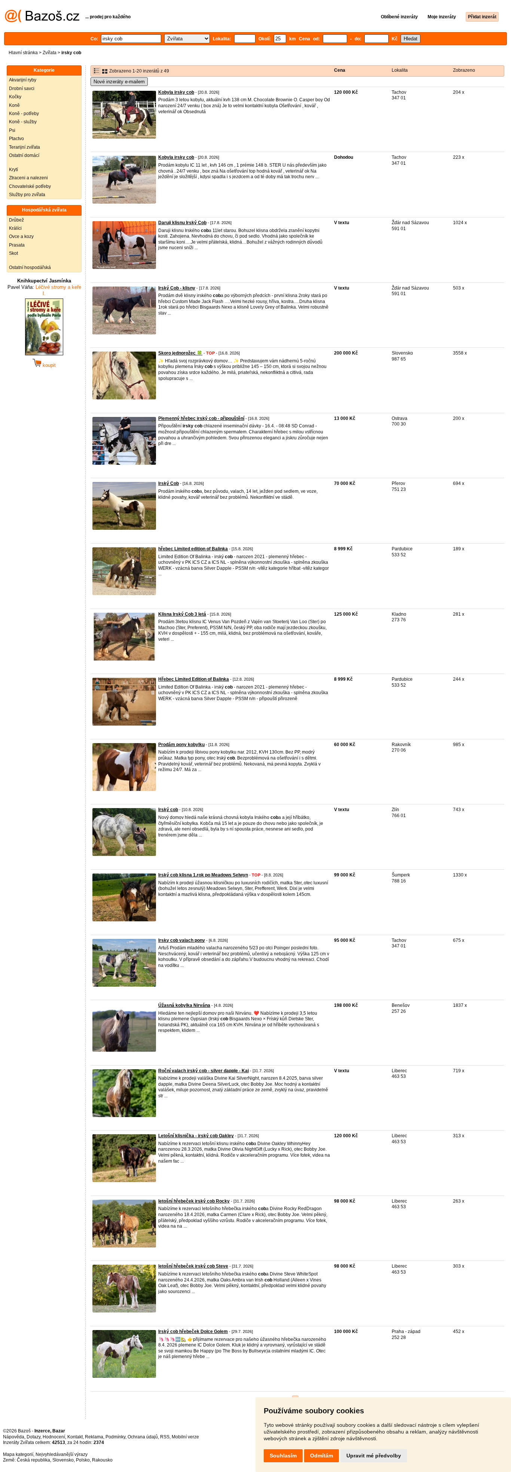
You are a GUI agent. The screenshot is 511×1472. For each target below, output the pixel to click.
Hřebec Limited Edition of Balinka (193, 679)
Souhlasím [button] (283, 1456)
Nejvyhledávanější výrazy (62, 1454)
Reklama (94, 1436)
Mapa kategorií (18, 1454)
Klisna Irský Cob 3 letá (182, 614)
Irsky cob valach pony (181, 940)
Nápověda (13, 1436)
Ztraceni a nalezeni (28, 177)
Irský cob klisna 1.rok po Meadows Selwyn (203, 875)
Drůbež (16, 220)
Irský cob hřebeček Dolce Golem (193, 1331)
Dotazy (33, 1436)
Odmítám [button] (321, 1456)
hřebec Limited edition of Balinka (193, 548)
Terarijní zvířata (24, 147)
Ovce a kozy (21, 236)
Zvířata (49, 52)
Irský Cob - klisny (176, 288)
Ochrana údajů (143, 1436)
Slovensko (63, 1460)
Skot (13, 253)
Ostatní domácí (24, 155)
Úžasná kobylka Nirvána (184, 1005)
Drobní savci (21, 88)
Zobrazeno (464, 70)
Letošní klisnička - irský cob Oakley (196, 1135)
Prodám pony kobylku (181, 744)
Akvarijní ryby (22, 80)
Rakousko (102, 1460)
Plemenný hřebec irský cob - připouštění (201, 418)
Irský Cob (168, 483)
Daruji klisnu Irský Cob (182, 222)
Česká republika (33, 1460)
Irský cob (168, 809)
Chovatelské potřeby (30, 186)
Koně (14, 105)
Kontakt (75, 1436)
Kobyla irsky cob (176, 92)
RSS (164, 1436)
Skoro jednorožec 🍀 (180, 353)
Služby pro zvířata (27, 194)
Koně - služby (23, 121)
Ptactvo (16, 138)
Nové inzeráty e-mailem (119, 81)
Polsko (83, 1460)
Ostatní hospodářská (30, 267)
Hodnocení (54, 1436)
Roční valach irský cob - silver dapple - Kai (203, 1070)
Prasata (17, 245)
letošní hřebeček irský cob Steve (193, 1266)
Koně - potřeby (24, 113)
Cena (339, 70)
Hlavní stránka (23, 52)
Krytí (13, 169)
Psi (12, 130)
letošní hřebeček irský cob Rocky (194, 1201)
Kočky (15, 96)
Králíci (15, 228)
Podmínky (115, 1436)
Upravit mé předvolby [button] (373, 1456)
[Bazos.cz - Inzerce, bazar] (42, 21)
